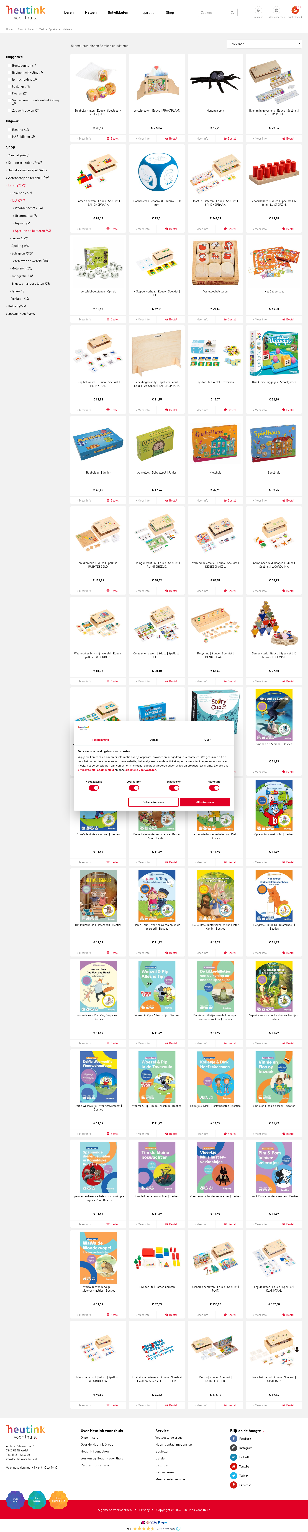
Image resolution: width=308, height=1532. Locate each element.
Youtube (244, 1466)
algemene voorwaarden (140, 769)
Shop (10, 147)
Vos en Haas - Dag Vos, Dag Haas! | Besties (98, 1017)
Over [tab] (207, 739)
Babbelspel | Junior (98, 472)
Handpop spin (215, 110)
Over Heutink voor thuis (102, 1430)
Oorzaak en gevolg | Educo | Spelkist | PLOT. (156, 655)
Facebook (245, 1438)
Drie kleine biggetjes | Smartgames (274, 382)
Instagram (245, 1448)
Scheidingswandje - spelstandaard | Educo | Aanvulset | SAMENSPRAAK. (157, 383)
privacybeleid (87, 769)
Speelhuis (274, 472)
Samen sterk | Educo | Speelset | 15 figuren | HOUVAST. (274, 655)
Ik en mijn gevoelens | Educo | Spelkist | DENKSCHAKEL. (274, 112)
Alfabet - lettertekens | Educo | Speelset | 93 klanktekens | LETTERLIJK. (157, 1379)
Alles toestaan (205, 802)
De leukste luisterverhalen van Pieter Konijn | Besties (215, 926)
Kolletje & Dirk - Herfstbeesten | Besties (215, 1105)
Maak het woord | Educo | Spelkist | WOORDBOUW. (98, 1379)
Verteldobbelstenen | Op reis (98, 291)
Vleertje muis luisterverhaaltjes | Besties (215, 1196)
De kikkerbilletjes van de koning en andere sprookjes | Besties (215, 1017)
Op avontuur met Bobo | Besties (274, 834)
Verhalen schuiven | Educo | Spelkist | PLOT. (215, 1288)
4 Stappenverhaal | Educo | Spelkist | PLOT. (157, 293)
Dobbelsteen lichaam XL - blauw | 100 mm (157, 202)
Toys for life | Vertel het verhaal (215, 382)
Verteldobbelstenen (215, 291)
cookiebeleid (106, 769)
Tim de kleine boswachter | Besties (157, 1196)
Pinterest (245, 1485)
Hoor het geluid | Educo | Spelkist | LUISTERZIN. (274, 1379)
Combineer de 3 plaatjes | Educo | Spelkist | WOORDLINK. (274, 564)
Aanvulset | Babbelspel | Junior (156, 472)
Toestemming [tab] (100, 739)
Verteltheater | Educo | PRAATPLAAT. (157, 110)
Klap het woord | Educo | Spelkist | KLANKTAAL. (98, 383)
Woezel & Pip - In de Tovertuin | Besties (156, 1105)
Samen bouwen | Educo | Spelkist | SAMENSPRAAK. (98, 202)
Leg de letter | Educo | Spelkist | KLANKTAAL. (274, 1288)
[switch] (134, 788)
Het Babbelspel (274, 291)
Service (162, 1430)
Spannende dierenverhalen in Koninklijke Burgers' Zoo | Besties (98, 1198)
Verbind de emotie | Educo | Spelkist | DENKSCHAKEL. (215, 564)
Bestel (115, 138)
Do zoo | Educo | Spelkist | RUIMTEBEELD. (215, 1379)
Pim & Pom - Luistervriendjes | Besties (274, 1196)
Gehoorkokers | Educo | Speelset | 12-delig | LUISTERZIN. (274, 202)
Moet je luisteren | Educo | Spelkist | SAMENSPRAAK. (215, 202)
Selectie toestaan (153, 802)
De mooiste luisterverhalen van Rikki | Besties (215, 836)
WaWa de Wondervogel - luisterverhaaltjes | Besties (98, 1288)
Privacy (144, 1510)
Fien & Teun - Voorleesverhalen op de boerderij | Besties (157, 926)
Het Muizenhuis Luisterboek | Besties (98, 925)
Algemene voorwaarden (115, 1510)
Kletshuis (215, 472)
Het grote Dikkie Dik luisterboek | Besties (274, 926)
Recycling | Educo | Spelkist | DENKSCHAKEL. (215, 655)
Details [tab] (154, 739)
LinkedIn (244, 1457)
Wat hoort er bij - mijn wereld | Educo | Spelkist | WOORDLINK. (98, 655)
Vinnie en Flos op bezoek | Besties (274, 1105)
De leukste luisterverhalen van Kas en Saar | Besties (157, 836)
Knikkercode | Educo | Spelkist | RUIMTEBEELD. (98, 564)
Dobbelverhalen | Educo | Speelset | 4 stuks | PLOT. (98, 112)
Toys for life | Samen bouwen (157, 1287)
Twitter (243, 1475)
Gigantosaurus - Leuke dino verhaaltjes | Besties (274, 1017)
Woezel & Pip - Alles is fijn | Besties (157, 1015)
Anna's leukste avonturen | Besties (98, 834)
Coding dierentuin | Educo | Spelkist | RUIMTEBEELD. (157, 564)
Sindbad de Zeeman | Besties (274, 744)
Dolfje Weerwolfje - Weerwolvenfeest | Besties (98, 1107)
